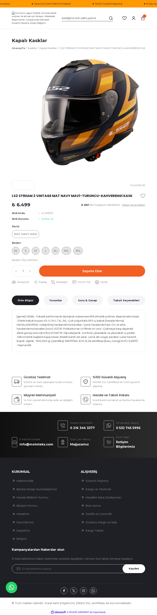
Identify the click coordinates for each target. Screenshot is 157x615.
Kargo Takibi (94, 530)
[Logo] (34, 18)
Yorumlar (55, 300)
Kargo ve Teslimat (98, 489)
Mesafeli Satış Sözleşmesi (103, 497)
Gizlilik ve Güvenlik (98, 514)
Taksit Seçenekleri (126, 300)
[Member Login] (133, 18)
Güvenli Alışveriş (96, 481)
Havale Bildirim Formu (32, 497)
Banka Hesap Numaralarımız (36, 489)
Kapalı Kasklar (29, 40)
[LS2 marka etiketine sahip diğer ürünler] (23, 185)
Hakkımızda (24, 481)
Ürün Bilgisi (25, 300)
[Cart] (143, 18)
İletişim (21, 539)
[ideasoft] (58, 612)
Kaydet (134, 568)
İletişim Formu (26, 505)
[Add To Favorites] (143, 196)
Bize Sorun (93, 505)
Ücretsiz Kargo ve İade (101, 522)
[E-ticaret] (78, 612)
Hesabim (22, 514)
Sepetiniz (23, 530)
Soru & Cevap (87, 300)
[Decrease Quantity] (15, 271)
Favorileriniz (25, 522)
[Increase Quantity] (31, 271)
